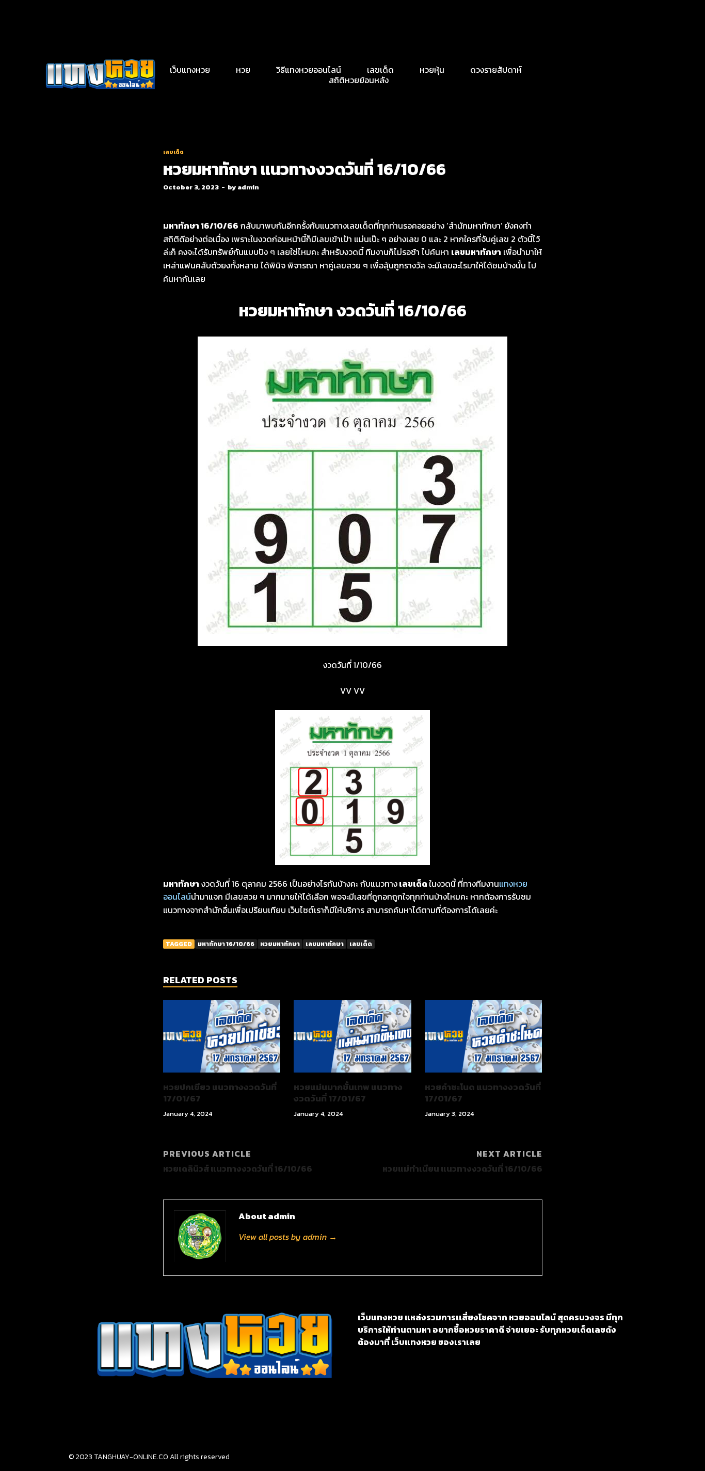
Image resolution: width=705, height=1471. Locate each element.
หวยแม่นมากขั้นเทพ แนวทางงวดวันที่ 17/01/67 (348, 1092)
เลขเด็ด (380, 70)
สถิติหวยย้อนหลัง (359, 80)
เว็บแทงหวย (190, 70)
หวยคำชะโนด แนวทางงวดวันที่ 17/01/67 (483, 1092)
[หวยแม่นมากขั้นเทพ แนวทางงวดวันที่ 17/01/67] (352, 1075)
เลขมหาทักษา (325, 944)
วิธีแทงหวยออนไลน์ (308, 70)
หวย (243, 70)
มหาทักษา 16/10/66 (226, 944)
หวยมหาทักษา (280, 944)
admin (248, 187)
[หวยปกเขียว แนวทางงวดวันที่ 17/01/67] (222, 1075)
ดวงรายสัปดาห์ (496, 70)
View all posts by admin (287, 1236)
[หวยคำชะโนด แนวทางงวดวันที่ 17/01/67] (483, 1075)
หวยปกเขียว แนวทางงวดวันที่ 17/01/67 (220, 1092)
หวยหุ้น (432, 70)
